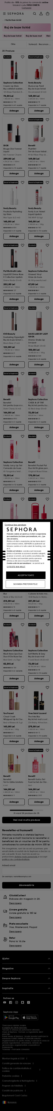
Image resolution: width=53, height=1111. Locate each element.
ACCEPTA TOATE (26, 575)
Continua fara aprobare (15, 524)
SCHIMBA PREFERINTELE (25, 584)
